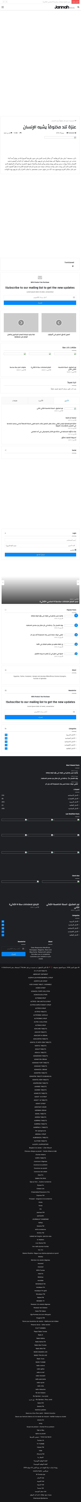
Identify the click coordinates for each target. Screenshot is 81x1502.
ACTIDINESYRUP (40, 998)
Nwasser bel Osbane (40, 1307)
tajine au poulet (40, 1433)
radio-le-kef (40, 1372)
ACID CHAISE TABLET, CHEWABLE (40, 984)
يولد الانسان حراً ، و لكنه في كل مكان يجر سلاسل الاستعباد (44, 625)
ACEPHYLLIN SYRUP (40, 981)
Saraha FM (40, 1406)
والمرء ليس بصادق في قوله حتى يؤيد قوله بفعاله (47, 616)
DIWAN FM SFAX (40, 1178)
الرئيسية (72, 121)
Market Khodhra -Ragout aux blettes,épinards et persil (41, 1253)
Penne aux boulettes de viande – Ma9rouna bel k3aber (40, 1321)
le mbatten (40, 1239)
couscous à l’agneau (40, 1161)
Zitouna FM (40, 1454)
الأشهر (66, 401)
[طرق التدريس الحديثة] (14, 861)
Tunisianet (71, 133)
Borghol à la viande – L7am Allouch (40, 1148)
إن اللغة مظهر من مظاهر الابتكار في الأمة (49, 644)
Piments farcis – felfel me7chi (40, 1325)
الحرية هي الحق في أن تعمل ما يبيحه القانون (49, 653)
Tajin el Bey (40, 1430)
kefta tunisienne (40, 1229)
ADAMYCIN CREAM (40, 1059)
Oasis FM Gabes (40, 1311)
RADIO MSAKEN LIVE (40, 1352)
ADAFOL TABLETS (40, 1046)
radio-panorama (40, 1379)
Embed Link (40, 1188)
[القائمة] (3, 7)
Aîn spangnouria (40, 1131)
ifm (41, 1209)
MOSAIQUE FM (40, 1284)
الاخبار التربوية (70, 735)
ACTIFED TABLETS (41, 1011)
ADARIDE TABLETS (40, 1086)
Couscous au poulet (40, 1168)
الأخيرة (41, 401)
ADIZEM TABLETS (40, 1117)
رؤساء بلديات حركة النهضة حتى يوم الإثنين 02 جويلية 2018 (41, 1467)
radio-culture (40, 1365)
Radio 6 (40, 1335)
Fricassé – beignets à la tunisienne (40, 1199)
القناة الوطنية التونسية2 (40, 1464)
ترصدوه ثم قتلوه (71, 417)
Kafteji (40, 1222)
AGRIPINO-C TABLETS (40, 1127)
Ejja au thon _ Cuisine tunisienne (40, 1182)
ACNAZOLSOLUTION (40, 994)
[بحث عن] (78, 7)
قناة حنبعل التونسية (40, 1491)
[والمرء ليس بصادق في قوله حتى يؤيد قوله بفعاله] (70, 619)
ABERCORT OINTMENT (40, 974)
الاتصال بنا (40, 1457)
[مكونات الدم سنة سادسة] (15, 359)
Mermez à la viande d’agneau (40, 1260)
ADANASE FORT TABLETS (40, 1063)
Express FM (40, 1195)
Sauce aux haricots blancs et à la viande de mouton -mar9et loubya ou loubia (40, 1416)
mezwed (40, 1263)
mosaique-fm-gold (40, 1290)
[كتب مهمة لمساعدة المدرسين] (66, 861)
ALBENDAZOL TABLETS (40, 1137)
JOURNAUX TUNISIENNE (40, 1219)
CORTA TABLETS (40, 1158)
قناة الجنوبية (40, 1481)
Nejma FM (40, 1297)
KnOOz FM (40, 1233)
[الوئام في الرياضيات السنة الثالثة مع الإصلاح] (66, 841)
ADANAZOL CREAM (40, 1069)
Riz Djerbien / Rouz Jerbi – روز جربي (40, 1399)
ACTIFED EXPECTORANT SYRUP (40, 1005)
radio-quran (40, 1382)
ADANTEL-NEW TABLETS (40, 1080)
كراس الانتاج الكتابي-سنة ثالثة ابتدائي (59, 2)
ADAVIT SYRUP (40, 1103)
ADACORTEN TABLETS (40, 1039)
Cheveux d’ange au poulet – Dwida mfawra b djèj (41, 1151)
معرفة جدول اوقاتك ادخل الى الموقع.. (41, 1495)
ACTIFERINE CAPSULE (40, 1015)
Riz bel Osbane (40, 1393)
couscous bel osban (40, 1171)
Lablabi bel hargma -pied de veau (40, 1236)
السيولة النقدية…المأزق (68, 437)
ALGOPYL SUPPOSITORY (40, 1144)
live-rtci (40, 1250)
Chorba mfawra (41, 1154)
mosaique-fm (40, 1287)
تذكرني (72, 550)
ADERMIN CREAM (40, 1110)
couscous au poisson (40, 1165)
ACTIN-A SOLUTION (40, 1022)
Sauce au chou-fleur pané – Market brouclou (40, 1413)
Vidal (40, 1450)
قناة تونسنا (40, 1488)
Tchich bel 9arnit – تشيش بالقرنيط (40, 1437)
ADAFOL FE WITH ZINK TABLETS (40, 1042)
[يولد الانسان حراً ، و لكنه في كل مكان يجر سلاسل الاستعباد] (70, 628)
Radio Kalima (40, 1338)
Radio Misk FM (40, 1348)
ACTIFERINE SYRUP (40, 1018)
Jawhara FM (40, 1212)
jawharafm (40, 1216)
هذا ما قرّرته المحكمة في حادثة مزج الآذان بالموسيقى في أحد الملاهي (53, 431)
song (40, 1423)
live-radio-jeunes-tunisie (40, 1246)
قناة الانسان (40, 1478)
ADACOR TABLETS (41, 1032)
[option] (40, 582)
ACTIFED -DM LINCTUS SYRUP (40, 1001)
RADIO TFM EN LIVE (40, 1355)
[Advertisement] (40, 38)
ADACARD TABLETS (40, 1029)
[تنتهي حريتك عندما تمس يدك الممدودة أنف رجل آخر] (70, 638)
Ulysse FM (40, 1447)
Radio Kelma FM (40, 1342)
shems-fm (40, 1420)
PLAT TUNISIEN (40, 1328)
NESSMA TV (40, 1301)
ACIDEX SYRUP (40, 988)
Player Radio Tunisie (40, 1331)
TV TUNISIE (40, 1444)
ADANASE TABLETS (40, 1066)
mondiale (40, 1280)
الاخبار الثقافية (70, 748)
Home (41, 1202)
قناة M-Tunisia (40, 1474)
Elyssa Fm (40, 1185)
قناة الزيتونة (40, 1484)
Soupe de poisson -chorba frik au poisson (40, 1427)
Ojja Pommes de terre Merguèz (40, 1314)
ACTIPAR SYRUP (40, 1025)
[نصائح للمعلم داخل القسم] (40, 861)
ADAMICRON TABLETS (40, 1056)
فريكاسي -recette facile (40, 1471)
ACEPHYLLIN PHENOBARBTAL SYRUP (40, 977)
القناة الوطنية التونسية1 (40, 1461)
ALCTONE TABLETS (40, 1141)
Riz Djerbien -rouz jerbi (40, 1396)
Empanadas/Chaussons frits (40, 1192)
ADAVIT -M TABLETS (40, 1100)
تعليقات (14, 401)
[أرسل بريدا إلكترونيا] (67, 133)
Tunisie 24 (40, 1440)
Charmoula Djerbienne (40, 1498)
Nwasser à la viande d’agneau (40, 1304)
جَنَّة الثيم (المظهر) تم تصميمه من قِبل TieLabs (35, 967)
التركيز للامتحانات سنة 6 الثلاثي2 (41, 367)
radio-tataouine (40, 1389)
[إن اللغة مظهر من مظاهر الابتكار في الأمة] (70, 647)
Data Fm (40, 1175)
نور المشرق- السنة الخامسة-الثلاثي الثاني (67, 368)
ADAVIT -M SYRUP (40, 1097)
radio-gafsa (40, 1369)
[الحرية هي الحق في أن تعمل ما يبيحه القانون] (70, 657)
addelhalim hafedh (40, 1107)
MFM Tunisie (40, 1270)
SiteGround (7, 967)
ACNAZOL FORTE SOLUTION (40, 991)
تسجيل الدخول (40, 554)
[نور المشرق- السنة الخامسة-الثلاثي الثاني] (65, 359)
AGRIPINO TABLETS (40, 1120)
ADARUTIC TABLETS (40, 1093)
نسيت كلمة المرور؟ (11, 545)
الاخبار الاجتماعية (70, 741)
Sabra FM (40, 1403)
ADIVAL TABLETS (40, 1114)
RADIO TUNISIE (40, 1362)
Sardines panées (40, 1410)
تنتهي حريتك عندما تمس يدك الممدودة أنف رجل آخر (46, 634)
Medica (40, 1256)
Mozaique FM (40, 1294)
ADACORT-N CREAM (40, 1035)
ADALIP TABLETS (40, 1049)
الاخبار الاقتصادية (70, 745)
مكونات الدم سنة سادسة (18, 367)
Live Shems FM (41, 1243)
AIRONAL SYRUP (40, 1134)
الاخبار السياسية (70, 738)
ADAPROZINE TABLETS (40, 1083)
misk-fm (40, 1273)
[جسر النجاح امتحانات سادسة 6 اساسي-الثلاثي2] (40, 841)
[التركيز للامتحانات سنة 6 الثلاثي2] (40, 359)
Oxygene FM (40, 1318)
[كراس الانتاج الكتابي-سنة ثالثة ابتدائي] (14, 842)
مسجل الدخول (63, 389)
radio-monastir (40, 1376)
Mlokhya (40, 1277)
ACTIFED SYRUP (40, 1008)
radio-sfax (40, 1386)
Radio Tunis (40, 1359)
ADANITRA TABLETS (40, 1073)
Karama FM (40, 1226)
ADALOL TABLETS (40, 1052)
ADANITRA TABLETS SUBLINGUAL (40, 1076)
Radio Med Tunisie (40, 1345)
